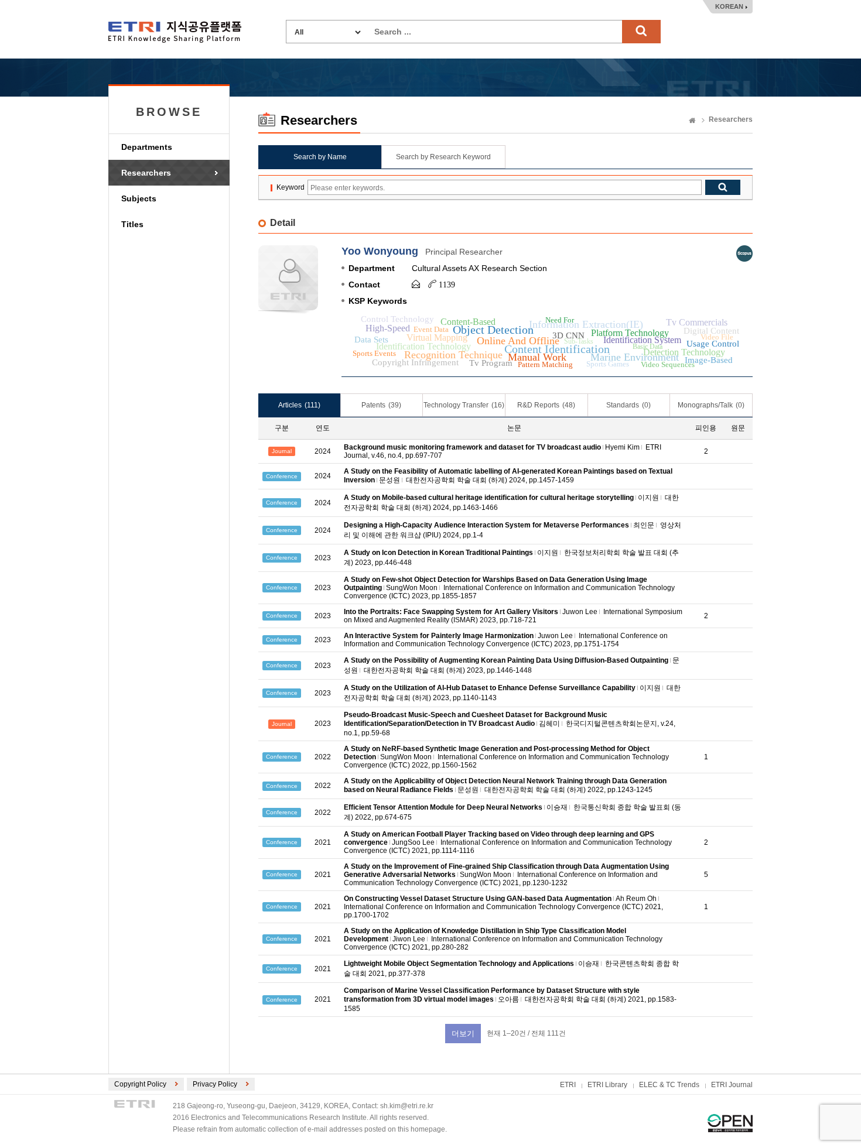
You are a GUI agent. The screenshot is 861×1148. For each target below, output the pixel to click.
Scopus (744, 253)
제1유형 (730, 1123)
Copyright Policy (140, 1084)
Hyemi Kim (622, 447)
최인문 (643, 525)
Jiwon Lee (408, 939)
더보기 (463, 1033)
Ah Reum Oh (636, 899)
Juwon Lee (579, 612)
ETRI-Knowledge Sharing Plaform (174, 32)
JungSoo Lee (413, 842)
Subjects (138, 198)
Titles (132, 224)
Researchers (146, 172)
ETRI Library (607, 1085)
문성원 (389, 480)
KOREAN (729, 6)
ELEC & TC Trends (669, 1085)
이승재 (557, 807)
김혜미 (549, 723)
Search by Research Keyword (443, 157)
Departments (146, 147)
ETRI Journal (732, 1085)
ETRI (568, 1085)
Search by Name (320, 157)
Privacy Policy (215, 1084)
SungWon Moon (412, 588)
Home (692, 121)
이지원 (648, 498)
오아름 (508, 999)
